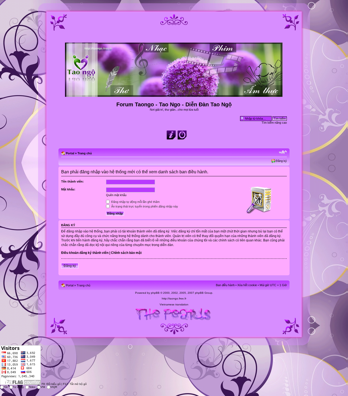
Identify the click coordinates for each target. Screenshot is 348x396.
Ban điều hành (225, 285)
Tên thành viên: (72, 181)
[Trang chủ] (174, 94)
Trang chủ (84, 153)
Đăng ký (281, 160)
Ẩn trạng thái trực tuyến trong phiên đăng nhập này (144, 206)
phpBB (155, 292)
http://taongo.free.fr (174, 298)
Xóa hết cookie (247, 285)
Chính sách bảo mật (126, 253)
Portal (70, 153)
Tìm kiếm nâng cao (274, 122)
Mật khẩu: (68, 189)
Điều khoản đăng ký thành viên (84, 253)
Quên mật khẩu (116, 195)
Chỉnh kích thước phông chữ (283, 152)
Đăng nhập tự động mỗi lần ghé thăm (135, 201)
